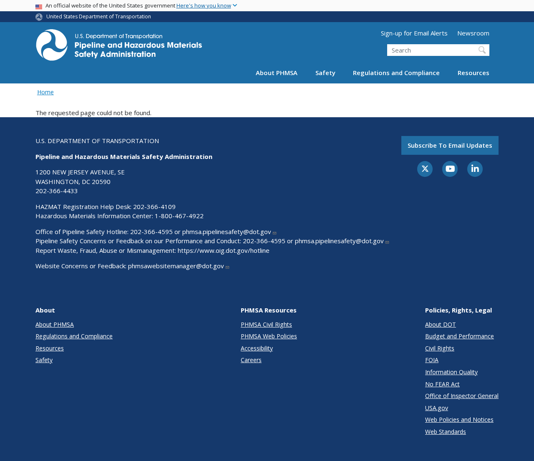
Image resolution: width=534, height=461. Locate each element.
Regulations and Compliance (396, 72)
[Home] (118, 47)
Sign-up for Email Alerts (414, 33)
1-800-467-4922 (179, 216)
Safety (325, 72)
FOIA (431, 360)
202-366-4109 (154, 206)
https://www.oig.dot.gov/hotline (224, 250)
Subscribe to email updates (450, 145)
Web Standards (445, 432)
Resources (473, 72)
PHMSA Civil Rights (266, 324)
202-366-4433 (56, 190)
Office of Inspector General (462, 396)
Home (45, 92)
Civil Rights (439, 348)
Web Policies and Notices (459, 419)
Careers (251, 360)
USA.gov (436, 408)
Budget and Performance (459, 336)
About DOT (440, 324)
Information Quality (451, 372)
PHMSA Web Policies (269, 336)
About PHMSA (276, 72)
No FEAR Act (442, 384)
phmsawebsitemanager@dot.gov (176, 266)
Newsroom (473, 33)
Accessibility (257, 348)
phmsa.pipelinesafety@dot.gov (226, 231)
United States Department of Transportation (98, 16)
